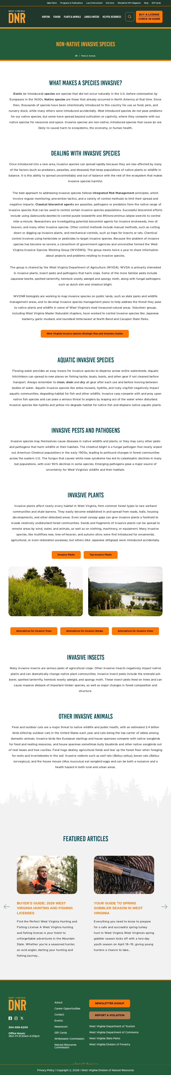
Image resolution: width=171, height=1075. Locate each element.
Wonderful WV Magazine (129, 3)
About (58, 1002)
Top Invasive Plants (101, 555)
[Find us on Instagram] (17, 1018)
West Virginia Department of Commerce (114, 1032)
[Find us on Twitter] (23, 1018)
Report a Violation (109, 1015)
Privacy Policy (45, 1070)
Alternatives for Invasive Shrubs (84, 631)
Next (164, 906)
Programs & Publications (71, 3)
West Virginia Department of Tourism (112, 1026)
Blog (146, 3)
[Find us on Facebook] (11, 1018)
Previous (7, 906)
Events (58, 1020)
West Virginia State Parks (104, 1038)
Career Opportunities (67, 1008)
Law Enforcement (94, 3)
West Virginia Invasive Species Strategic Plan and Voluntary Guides (85, 334)
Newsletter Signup (109, 1003)
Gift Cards (156, 3)
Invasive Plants (66, 555)
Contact (59, 1014)
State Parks (52, 3)
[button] (129, 16)
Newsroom (61, 1026)
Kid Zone (110, 3)
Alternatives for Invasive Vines (135, 631)
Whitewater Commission (69, 1038)
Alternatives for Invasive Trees (33, 631)
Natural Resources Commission (65, 1046)
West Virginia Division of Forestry (109, 1044)
